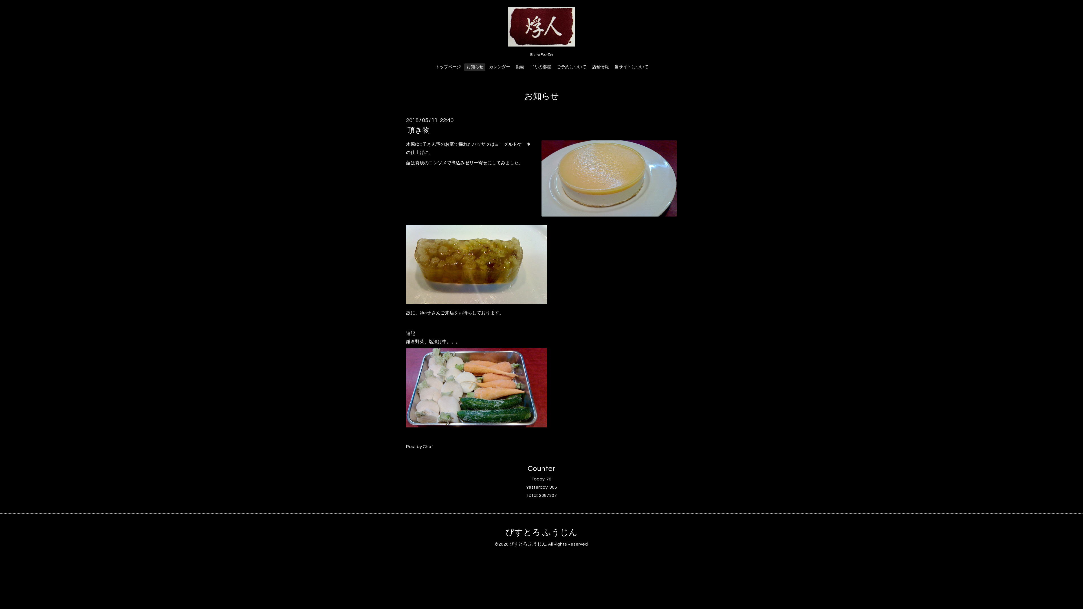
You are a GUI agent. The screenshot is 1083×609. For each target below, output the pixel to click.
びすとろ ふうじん (541, 532)
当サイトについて (631, 67)
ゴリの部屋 (540, 67)
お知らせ (474, 67)
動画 (520, 67)
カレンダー (499, 67)
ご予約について (571, 67)
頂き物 (419, 130)
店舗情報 (600, 67)
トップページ (448, 67)
